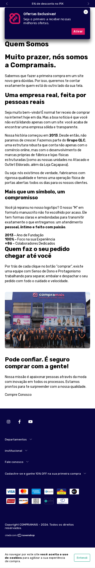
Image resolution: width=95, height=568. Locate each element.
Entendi (82, 557)
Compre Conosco (18, 395)
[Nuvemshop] (20, 536)
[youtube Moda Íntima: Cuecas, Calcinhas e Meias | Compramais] (30, 422)
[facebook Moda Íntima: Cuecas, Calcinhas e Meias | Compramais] (19, 422)
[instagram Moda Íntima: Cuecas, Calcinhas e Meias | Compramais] (8, 422)
